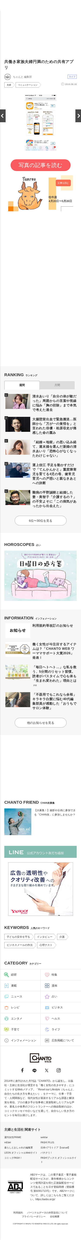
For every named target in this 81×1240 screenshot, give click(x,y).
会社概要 (54, 1216)
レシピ (15, 1007)
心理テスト (46, 944)
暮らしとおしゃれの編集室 (18, 1147)
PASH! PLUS (47, 1142)
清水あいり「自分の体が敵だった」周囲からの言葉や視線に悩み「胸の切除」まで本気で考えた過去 (54, 402)
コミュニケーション (27, 85)
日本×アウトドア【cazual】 (55, 1147)
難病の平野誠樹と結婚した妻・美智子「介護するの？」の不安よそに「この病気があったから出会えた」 (54, 499)
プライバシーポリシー (34, 1216)
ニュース (16, 996)
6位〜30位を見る (40, 520)
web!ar (44, 1137)
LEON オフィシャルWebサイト (21, 1152)
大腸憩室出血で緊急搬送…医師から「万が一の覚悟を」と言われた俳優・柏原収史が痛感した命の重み (54, 425)
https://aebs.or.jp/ (45, 1199)
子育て (15, 1029)
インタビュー (44, 936)
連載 (14, 985)
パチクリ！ (46, 1152)
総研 (14, 974)
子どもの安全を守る (18, 936)
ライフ (72, 77)
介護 (62, 936)
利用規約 (18, 1212)
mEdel (7, 1142)
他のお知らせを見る (40, 722)
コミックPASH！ (13, 1158)
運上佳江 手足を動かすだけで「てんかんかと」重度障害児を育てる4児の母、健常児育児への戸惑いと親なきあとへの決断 (54, 474)
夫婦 (9, 85)
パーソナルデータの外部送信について (47, 1212)
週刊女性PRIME (12, 1137)
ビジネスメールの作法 (20, 944)
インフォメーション (23, 1040)
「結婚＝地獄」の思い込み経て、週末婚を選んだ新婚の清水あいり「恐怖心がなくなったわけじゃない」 (54, 448)
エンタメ (16, 1018)
